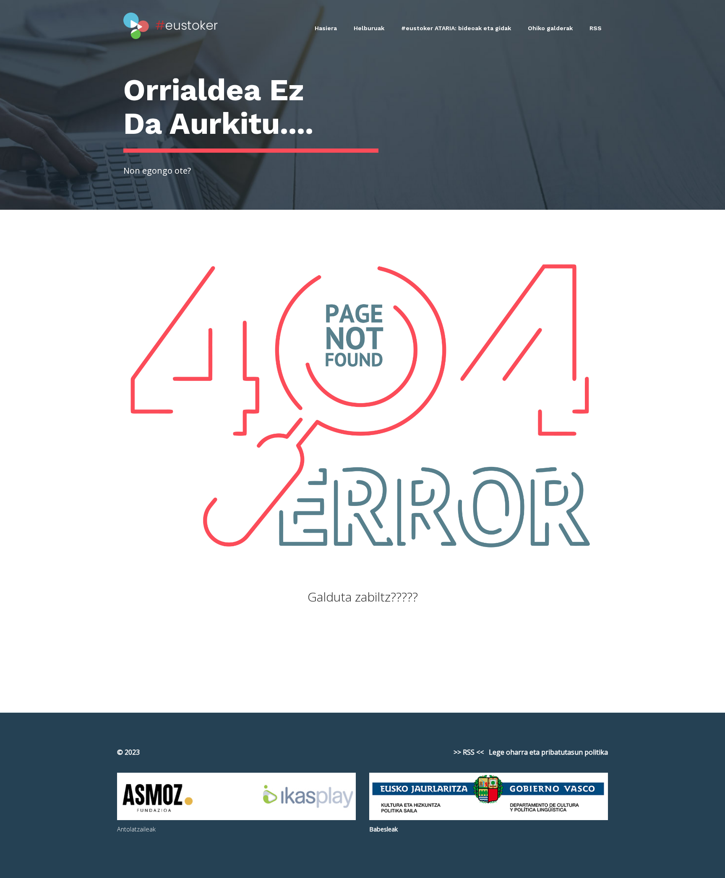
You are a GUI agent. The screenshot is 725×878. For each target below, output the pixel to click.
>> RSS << (468, 752)
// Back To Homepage (362, 650)
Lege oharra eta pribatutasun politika (548, 752)
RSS (595, 28)
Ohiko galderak (550, 28)
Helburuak (369, 28)
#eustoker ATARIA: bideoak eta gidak (456, 28)
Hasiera (326, 28)
